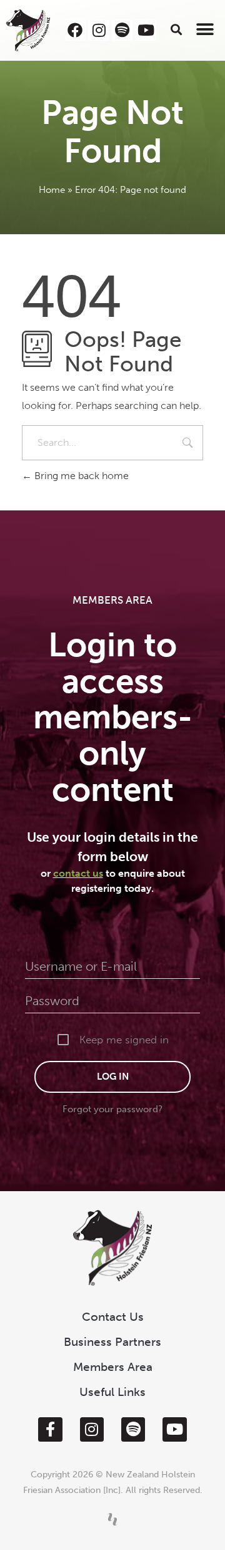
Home (52, 189)
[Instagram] (98, 30)
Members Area (112, 1367)
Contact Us (113, 1317)
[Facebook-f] (50, 1429)
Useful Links (112, 1392)
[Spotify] (122, 30)
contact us (78, 873)
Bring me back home (80, 476)
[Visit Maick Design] (112, 1519)
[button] (176, 29)
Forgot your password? (112, 1109)
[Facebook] (75, 30)
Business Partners (112, 1342)
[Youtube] (145, 30)
